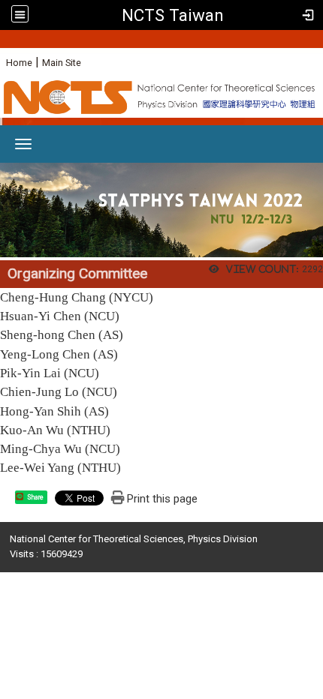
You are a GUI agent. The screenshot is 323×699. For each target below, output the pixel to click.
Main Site (61, 62)
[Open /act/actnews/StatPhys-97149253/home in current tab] (161, 209)
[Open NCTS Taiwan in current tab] (161, 99)
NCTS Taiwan (173, 15)
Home (19, 62)
